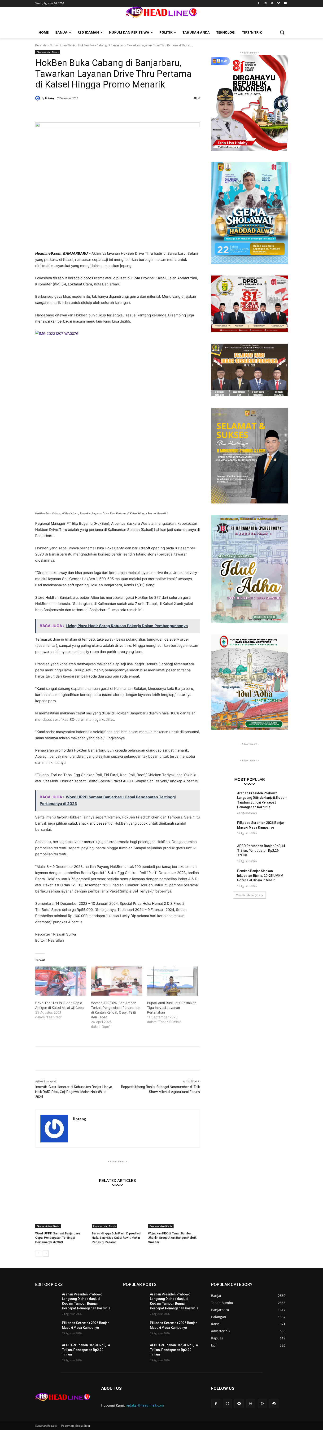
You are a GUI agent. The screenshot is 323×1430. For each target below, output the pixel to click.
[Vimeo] (278, 3)
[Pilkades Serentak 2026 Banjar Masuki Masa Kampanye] (222, 829)
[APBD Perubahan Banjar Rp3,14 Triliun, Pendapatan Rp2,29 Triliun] (222, 852)
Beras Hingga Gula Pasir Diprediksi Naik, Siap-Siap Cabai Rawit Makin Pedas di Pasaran (116, 1238)
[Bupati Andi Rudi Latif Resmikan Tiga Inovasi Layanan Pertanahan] (172, 981)
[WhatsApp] (103, 110)
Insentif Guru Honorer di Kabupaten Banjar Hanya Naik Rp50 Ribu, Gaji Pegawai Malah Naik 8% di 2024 (73, 1092)
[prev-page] (38, 1254)
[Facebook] (259, 3)
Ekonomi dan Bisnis (62, 45)
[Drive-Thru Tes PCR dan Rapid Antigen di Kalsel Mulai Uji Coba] (60, 981)
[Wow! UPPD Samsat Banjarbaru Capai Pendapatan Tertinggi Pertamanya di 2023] (61, 1210)
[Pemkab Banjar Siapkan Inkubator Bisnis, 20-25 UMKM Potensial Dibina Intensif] (222, 877)
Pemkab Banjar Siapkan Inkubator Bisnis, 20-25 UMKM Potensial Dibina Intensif (260, 875)
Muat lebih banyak (248, 895)
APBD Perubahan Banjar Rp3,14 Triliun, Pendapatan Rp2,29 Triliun (261, 850)
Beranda (41, 45)
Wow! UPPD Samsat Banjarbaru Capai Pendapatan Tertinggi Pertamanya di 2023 (57, 1238)
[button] (282, 32)
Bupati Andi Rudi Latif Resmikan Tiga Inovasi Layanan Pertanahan (171, 1007)
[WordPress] (274, 1403)
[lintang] (38, 98)
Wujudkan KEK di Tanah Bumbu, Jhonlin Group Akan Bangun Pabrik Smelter (172, 1238)
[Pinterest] (92, 110)
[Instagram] (265, 3)
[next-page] (46, 1254)
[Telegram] (239, 1403)
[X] (272, 3)
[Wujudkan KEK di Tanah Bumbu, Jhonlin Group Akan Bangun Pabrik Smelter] (174, 1210)
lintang (49, 98)
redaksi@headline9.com (145, 1405)
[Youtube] (285, 3)
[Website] (250, 1403)
